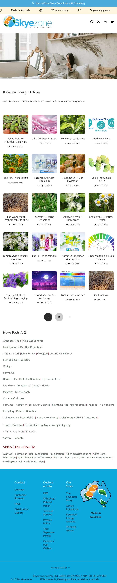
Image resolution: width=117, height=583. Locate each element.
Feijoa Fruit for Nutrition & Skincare (16, 140)
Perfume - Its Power (15, 404)
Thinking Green (71, 528)
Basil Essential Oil (13, 347)
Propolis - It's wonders (100, 404)
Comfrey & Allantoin (61, 353)
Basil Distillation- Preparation (46, 453)
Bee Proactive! (101, 294)
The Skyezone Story (71, 497)
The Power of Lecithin (16, 177)
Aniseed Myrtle (12, 340)
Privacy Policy (47, 521)
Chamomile (28, 353)
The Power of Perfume (44, 255)
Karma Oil (8, 372)
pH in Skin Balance (39, 404)
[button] (112, 21)
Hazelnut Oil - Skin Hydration (72, 179)
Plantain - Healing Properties (44, 218)
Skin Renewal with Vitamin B (44, 179)
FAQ (45, 493)
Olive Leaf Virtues (13, 398)
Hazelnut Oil (10, 379)
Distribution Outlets (21, 510)
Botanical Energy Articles (71, 518)
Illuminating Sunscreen (72, 294)
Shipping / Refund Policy (49, 502)
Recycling (8, 411)
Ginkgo (7, 366)
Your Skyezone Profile (49, 532)
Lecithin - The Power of (17, 385)
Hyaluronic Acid (51, 379)
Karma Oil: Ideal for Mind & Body (73, 257)
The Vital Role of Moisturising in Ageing (47, 425)
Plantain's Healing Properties (69, 404)
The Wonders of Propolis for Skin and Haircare (16, 218)
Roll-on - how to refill (66, 457)
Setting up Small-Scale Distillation (23, 461)
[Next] (69, 317)
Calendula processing (78, 453)
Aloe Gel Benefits (33, 340)
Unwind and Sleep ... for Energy (44, 296)
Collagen (42, 353)
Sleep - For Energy (47, 417)
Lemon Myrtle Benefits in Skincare (15, 257)
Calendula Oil (11, 353)
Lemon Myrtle (41, 385)
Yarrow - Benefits (13, 438)
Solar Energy (67, 417)
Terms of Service (48, 512)
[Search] (91, 21)
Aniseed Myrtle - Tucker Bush (72, 218)
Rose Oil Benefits (26, 411)
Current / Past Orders (48, 544)
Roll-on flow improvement (96, 457)
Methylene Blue (101, 138)
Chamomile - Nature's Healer (101, 218)
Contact (19, 489)
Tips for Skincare (13, 425)
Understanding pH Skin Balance (101, 257)
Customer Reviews (20, 496)
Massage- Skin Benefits (16, 392)
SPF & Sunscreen (87, 417)
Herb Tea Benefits (29, 379)
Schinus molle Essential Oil (19, 417)
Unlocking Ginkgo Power (101, 179)
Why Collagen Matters (44, 138)
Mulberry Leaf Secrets (73, 138)
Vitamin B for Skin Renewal (19, 431)
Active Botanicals (72, 507)
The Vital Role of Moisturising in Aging (16, 296)
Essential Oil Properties (16, 360)
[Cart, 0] (105, 21)
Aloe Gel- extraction (15, 453)
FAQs (17, 503)
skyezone (26, 579)
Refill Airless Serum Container (35, 457)
